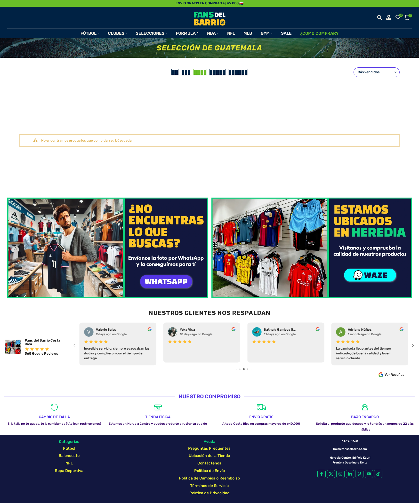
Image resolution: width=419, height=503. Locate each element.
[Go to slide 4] (244, 369)
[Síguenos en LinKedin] (350, 474)
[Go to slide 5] (247, 369)
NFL (231, 33)
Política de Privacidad (209, 493)
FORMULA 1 (187, 33)
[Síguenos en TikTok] (378, 474)
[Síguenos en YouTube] (369, 474)
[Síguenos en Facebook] (321, 474)
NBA (211, 33)
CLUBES (116, 33)
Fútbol (69, 448)
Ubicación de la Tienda (209, 455)
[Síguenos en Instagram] (340, 474)
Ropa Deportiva (69, 470)
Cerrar (9, 3)
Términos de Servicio (209, 485)
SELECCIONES (150, 33)
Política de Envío (209, 470)
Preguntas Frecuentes (209, 448)
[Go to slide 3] (240, 369)
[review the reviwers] (149, 330)
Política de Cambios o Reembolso (209, 478)
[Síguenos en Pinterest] (359, 474)
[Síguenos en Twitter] (331, 474)
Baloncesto (69, 455)
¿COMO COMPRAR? (319, 33)
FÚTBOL (89, 33)
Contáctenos (209, 463)
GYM (265, 33)
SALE (286, 33)
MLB (247, 33)
